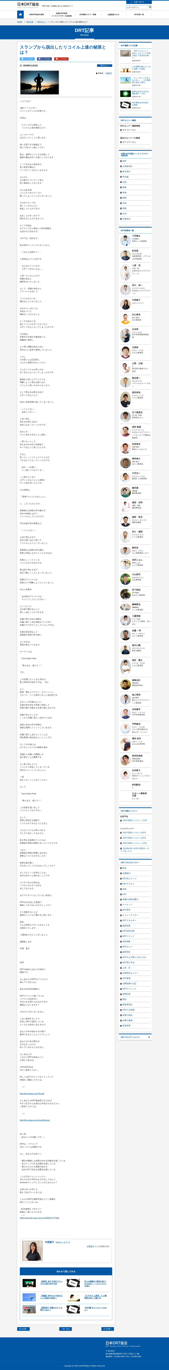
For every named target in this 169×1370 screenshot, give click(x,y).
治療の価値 (127, 1020)
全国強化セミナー (130, 973)
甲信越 (125, 177)
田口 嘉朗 (137, 532)
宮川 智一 (137, 285)
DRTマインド (129, 936)
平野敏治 (136, 724)
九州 (124, 213)
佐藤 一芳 (136, 630)
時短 (124, 868)
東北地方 (126, 171)
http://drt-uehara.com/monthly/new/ (35, 1120)
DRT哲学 (127, 910)
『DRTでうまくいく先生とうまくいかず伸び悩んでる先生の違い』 (141, 54)
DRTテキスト (129, 884)
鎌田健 (135, 488)
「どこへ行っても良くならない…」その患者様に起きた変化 (141, 80)
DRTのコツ (104, 66)
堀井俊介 (136, 458)
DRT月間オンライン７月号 (135, 820)
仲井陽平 (136, 709)
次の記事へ (107, 1329)
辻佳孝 (135, 329)
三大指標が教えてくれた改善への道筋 (141, 68)
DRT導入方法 (129, 962)
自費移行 (126, 873)
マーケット (127, 904)
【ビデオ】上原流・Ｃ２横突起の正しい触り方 (95, 1297)
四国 (124, 208)
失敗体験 (126, 941)
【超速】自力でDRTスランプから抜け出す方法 (51, 1282)
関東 (124, 187)
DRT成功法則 (129, 931)
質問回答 (126, 994)
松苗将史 (136, 444)
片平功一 (136, 473)
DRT (125, 894)
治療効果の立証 (129, 983)
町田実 (135, 251)
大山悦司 (136, 574)
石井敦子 (136, 770)
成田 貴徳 (136, 427)
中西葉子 (108, 73)
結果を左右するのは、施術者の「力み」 (141, 92)
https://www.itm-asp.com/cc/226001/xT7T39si (39, 1218)
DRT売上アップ (130, 878)
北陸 (124, 182)
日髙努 (135, 347)
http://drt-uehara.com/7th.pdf (32, 1093)
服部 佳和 (137, 502)
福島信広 (136, 680)
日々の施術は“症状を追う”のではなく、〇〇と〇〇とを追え (95, 1283)
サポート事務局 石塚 (140, 794)
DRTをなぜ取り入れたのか (134, 957)
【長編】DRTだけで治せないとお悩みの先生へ (51, 1297)
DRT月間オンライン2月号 (134, 838)
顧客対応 (126, 952)
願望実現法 (127, 1004)
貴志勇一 (136, 378)
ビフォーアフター (130, 915)
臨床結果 (126, 925)
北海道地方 (127, 166)
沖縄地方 (126, 219)
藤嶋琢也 (136, 604)
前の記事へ (23, 1329)
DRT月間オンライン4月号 (134, 832)
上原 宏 (136, 265)
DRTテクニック (130, 989)
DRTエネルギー (130, 920)
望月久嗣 (136, 645)
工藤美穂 (136, 616)
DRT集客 (127, 978)
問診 (124, 999)
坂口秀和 (136, 695)
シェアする (28, 59)
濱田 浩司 (136, 738)
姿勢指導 (126, 1025)
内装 (124, 889)
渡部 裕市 (137, 517)
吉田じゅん (137, 560)
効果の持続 (127, 1015)
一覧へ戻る (65, 1329)
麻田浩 (135, 548)
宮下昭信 (136, 590)
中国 (124, 203)
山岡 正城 (137, 363)
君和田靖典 (137, 756)
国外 (124, 161)
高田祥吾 (136, 392)
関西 (124, 198)
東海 (124, 192)
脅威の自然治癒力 (130, 899)
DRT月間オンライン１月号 (135, 843)
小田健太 (136, 236)
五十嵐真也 (137, 412)
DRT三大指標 (129, 1010)
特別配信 (136, 785)
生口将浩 (136, 314)
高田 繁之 (137, 660)
